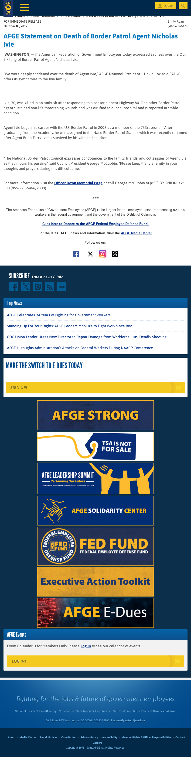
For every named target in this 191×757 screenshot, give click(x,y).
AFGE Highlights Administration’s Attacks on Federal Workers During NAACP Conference (80, 348)
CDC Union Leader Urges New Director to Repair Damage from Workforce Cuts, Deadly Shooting (87, 337)
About (11, 737)
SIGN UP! (18, 387)
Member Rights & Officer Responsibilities (146, 737)
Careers (97, 742)
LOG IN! (19, 661)
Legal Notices (48, 737)
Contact (180, 737)
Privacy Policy (89, 737)
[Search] (183, 5)
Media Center (28, 737)
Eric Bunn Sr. (102, 711)
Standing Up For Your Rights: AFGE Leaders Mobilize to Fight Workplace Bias (70, 326)
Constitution (68, 737)
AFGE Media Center (136, 233)
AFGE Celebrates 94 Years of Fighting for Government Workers (58, 315)
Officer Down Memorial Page (78, 183)
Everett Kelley (47, 711)
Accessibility (109, 737)
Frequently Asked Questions (128, 720)
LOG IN (169, 6)
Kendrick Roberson (164, 711)
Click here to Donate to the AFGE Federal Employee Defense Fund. (95, 223)
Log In (86, 646)
